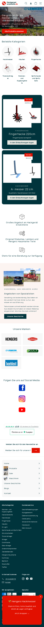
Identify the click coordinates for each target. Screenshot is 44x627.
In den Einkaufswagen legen (22, 142)
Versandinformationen (29, 522)
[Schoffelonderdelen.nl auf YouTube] (31, 578)
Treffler (4, 567)
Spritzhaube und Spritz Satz (12, 530)
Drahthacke (6, 542)
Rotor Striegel (6, 546)
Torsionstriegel (7, 536)
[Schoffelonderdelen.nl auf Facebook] (27, 578)
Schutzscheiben (7, 533)
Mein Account (26, 528)
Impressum (26, 525)
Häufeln (5, 524)
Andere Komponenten (9, 549)
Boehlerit (5, 561)
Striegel (4, 539)
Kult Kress (5, 558)
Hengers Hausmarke (9, 555)
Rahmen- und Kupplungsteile (7, 511)
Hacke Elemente (7, 515)
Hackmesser (6, 518)
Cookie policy (26, 519)
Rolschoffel (5, 564)
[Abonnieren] (36, 450)
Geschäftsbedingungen (30, 510)
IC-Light (4, 527)
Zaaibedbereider (7, 552)
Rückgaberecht (27, 513)
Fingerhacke (6, 521)
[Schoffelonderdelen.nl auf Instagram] (23, 578)
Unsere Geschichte (15, 316)
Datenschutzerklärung (30, 516)
